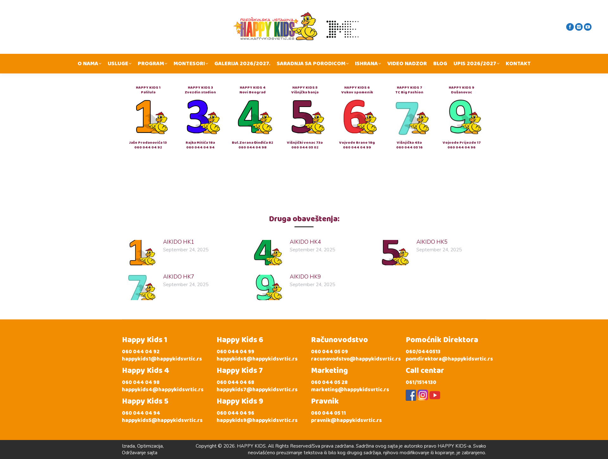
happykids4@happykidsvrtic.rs (163, 390)
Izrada (128, 446)
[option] (148, 117)
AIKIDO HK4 (305, 242)
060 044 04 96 (461, 147)
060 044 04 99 (357, 147)
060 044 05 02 (305, 147)
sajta (152, 453)
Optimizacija (150, 446)
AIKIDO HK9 (305, 276)
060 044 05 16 (409, 147)
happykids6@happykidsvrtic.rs (257, 359)
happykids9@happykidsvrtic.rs (257, 420)
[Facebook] (570, 27)
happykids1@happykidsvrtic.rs (162, 359)
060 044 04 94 (200, 147)
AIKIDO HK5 (431, 242)
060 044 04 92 (148, 147)
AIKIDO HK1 (178, 242)
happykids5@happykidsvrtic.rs (162, 420)
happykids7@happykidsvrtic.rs (257, 390)
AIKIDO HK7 (178, 276)
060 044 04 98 (252, 147)
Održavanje (134, 453)
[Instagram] (579, 27)
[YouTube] (588, 27)
